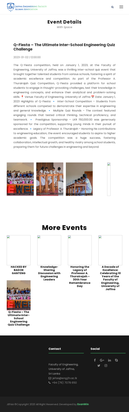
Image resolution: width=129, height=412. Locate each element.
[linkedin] (110, 360)
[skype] (116, 360)
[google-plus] (102, 360)
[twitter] (99, 365)
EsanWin (83, 404)
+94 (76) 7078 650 (64, 383)
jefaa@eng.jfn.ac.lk (65, 378)
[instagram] (105, 365)
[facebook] (95, 360)
